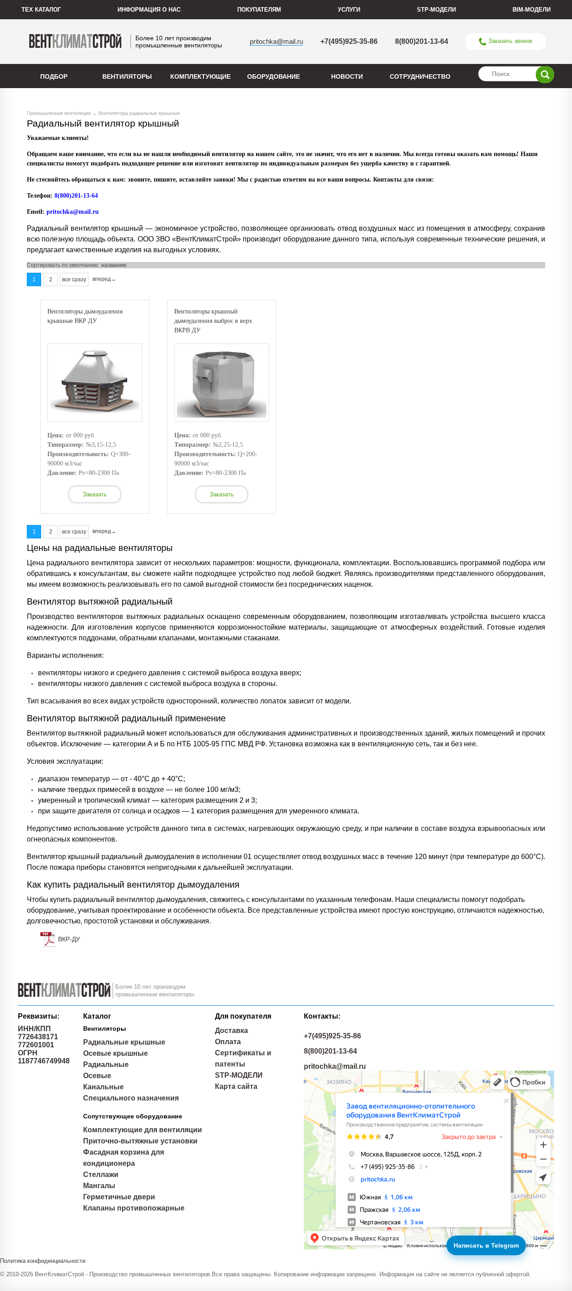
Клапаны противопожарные (134, 1208)
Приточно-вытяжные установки (140, 1141)
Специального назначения (131, 1098)
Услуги (349, 9)
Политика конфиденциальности (42, 1260)
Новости (347, 76)
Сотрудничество (420, 76)
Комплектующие (200, 76)
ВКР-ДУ (69, 939)
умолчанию (83, 265)
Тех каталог (41, 9)
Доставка (231, 1030)
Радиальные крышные (124, 1042)
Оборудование (273, 76)
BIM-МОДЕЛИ (532, 9)
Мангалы (99, 1185)
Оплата (228, 1041)
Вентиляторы (127, 76)
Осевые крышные (115, 1053)
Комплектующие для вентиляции (142, 1130)
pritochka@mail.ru (276, 41)
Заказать (95, 494)
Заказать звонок (510, 41)
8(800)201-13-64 (421, 41)
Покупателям (259, 9)
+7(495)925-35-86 (349, 41)
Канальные (103, 1087)
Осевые (97, 1075)
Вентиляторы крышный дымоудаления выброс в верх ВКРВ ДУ (213, 321)
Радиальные (106, 1064)
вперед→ (104, 279)
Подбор (53, 76)
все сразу (74, 279)
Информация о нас (149, 9)
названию (113, 265)
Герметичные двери (119, 1197)
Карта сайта (236, 1086)
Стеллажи (100, 1174)
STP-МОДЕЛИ (436, 9)
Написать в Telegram (486, 1245)
